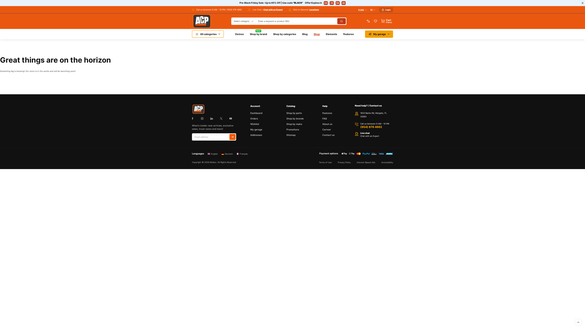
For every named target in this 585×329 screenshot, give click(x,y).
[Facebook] (193, 118)
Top (578, 322)
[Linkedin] (212, 118)
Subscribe (232, 137)
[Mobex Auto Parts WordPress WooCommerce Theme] (202, 21)
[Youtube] (231, 118)
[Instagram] (202, 118)
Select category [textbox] (242, 21)
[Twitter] (221, 118)
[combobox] (243, 21)
